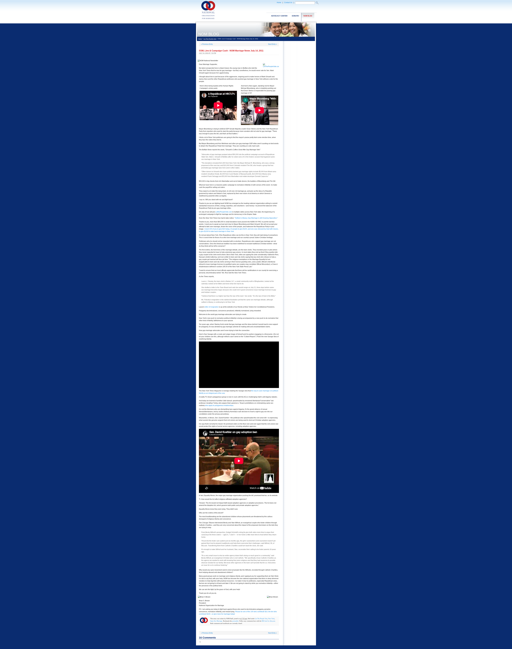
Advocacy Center (279, 16)
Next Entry (272, 44)
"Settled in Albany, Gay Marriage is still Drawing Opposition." (256, 218)
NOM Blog (307, 16)
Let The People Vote (209, 39)
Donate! (295, 16)
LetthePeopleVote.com (223, 212)
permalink (235, 621)
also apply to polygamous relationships (219, 405)
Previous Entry (207, 44)
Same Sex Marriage (216, 621)
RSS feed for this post (268, 621)
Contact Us (288, 2)
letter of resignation (212, 307)
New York (271, 618)
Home (279, 2)
